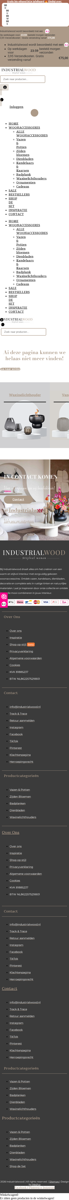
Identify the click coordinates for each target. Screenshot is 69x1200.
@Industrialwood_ (26, 510)
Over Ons (10, 832)
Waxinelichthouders (31, 178)
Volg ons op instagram (19, 522)
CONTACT (16, 214)
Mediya (36, 1184)
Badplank (23, 174)
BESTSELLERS (19, 194)
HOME (13, 124)
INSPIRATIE (18, 210)
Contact (9, 988)
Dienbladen (24, 159)
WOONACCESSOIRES (24, 128)
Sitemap (54, 1181)
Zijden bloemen (22, 153)
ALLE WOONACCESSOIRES (32, 133)
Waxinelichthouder (25, 395)
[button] (34, 617)
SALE (12, 190)
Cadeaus (22, 186)
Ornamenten (25, 182)
